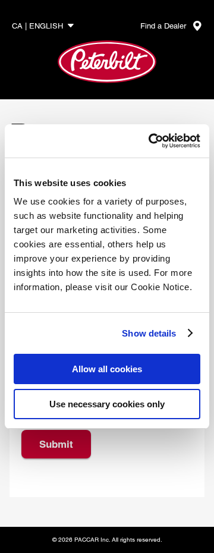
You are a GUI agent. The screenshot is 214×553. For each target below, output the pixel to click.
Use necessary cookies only (107, 404)
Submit (56, 444)
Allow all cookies (107, 369)
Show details (149, 333)
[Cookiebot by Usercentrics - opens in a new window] (151, 141)
